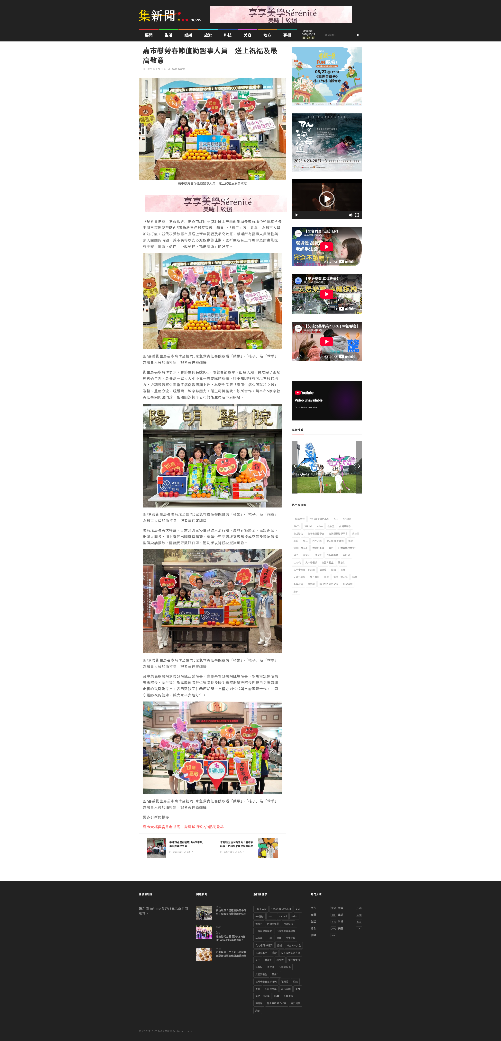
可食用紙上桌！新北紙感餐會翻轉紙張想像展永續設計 (231, 953)
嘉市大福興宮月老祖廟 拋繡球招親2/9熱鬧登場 (183, 826)
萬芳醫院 (314, 576)
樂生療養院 (332, 555)
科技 (228, 35)
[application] (327, 199)
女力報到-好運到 (335, 540)
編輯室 (181, 68)
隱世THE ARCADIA (328, 584)
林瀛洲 (306, 555)
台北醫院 (298, 533)
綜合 (218, 933)
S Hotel (308, 526)
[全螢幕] (357, 215)
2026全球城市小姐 (319, 519)
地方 (267, 35)
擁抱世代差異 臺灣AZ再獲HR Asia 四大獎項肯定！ (230, 938)
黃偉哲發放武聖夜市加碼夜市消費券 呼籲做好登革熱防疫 (326, 466)
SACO (297, 526)
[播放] (297, 215)
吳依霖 (355, 533)
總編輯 (343, 474)
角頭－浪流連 (340, 576)
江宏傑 (297, 562)
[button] (327, 199)
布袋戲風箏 (318, 548)
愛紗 (331, 548)
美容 (247, 35)
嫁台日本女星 (301, 548)
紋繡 (333, 569)
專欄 (287, 35)
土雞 (296, 540)
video (320, 526)
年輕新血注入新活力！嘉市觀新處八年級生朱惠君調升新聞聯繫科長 (236, 846)
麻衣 (296, 591)
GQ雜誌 (347, 519)
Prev (294, 467)
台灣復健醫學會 (316, 533)
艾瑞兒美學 (299, 576)
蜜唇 (326, 576)
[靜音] (351, 215)
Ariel (336, 519)
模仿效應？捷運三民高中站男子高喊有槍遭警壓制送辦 (231, 912)
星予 (296, 555)
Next (359, 467)
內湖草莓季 (345, 526)
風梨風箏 (347, 584)
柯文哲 (318, 555)
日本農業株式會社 (347, 548)
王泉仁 (341, 562)
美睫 (343, 569)
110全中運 (299, 519)
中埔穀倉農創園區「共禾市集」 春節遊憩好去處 (186, 844)
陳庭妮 (311, 584)
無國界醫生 (327, 562)
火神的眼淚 (311, 562)
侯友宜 (330, 526)
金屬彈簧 (298, 584)
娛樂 (188, 35)
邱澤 (354, 576)
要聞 (149, 35)
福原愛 (322, 569)
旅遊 (208, 35)
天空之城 (317, 540)
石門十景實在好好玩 (304, 569)
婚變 (350, 540)
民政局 (346, 555)
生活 (168, 35)
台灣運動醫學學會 (338, 533)
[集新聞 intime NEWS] (171, 12)
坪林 (305, 540)
